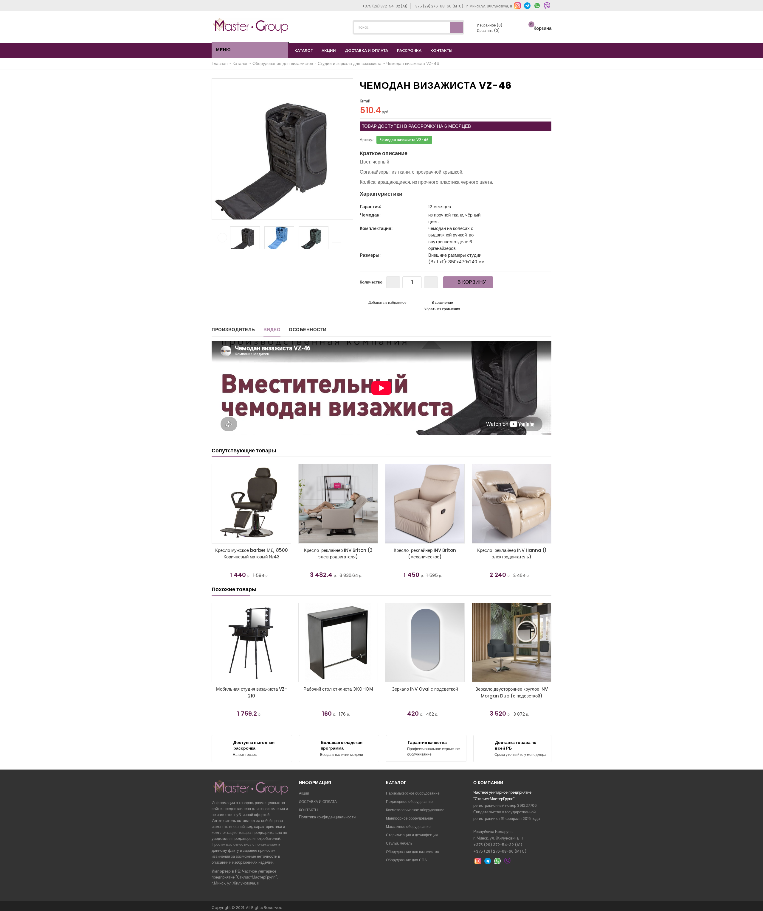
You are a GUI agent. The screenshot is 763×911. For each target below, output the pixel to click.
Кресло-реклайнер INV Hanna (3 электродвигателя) (512, 553)
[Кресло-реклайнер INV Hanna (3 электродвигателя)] (511, 503)
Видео (272, 329)
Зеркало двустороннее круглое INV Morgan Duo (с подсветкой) (511, 692)
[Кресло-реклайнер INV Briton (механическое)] (338, 503)
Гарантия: (370, 206)
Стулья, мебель (399, 843)
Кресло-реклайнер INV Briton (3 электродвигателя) (251, 553)
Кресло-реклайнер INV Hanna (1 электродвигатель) (425, 553)
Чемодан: (370, 215)
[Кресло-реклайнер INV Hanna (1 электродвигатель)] (424, 503)
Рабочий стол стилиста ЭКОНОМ (338, 689)
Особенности (308, 329)
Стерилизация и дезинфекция (412, 834)
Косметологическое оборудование (415, 809)
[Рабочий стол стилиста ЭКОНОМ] (338, 642)
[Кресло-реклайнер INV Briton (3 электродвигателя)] (251, 503)
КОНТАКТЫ (441, 50)
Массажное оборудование (408, 826)
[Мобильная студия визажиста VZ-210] (251, 642)
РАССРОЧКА (409, 50)
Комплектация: (376, 228)
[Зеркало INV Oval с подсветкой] (424, 642)
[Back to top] (757, 900)
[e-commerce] (251, 25)
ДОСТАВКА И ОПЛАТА (366, 50)
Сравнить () (488, 30)
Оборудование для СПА (406, 859)
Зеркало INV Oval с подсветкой (425, 689)
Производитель (233, 329)
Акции (304, 793)
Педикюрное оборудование (409, 801)
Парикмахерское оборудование (413, 793)
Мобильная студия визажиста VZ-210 (251, 692)
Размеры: (370, 255)
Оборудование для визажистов (412, 851)
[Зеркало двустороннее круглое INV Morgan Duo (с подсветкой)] (511, 642)
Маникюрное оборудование (409, 818)
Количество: (371, 282)
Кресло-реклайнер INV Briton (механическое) (338, 553)
